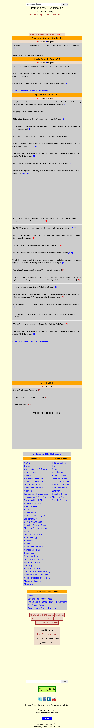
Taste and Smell (59, 478)
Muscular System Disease (36, 528)
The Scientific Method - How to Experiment (47, 602)
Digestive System (60, 494)
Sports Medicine (31, 556)
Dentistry (28, 565)
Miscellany (29, 584)
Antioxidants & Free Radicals (37, 497)
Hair (54, 466)
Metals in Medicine (32, 581)
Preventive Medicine (33, 488)
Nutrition (28, 491)
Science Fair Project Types (40, 599)
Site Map (41, 705)
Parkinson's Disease (33, 481)
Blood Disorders (31, 509)
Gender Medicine (32, 550)
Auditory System (59, 475)
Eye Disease (30, 512)
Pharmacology (30, 537)
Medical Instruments (33, 559)
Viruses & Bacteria (32, 503)
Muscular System (60, 497)
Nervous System (59, 488)
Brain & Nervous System (35, 516)
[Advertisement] (47, 24)
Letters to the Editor (61, 705)
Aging (26, 531)
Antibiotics (28, 540)
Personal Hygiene (32, 562)
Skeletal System (59, 500)
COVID (27, 463)
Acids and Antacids (32, 568)
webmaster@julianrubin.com (47, 713)
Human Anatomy (59, 463)
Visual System (58, 472)
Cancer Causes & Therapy (36, 469)
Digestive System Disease (36, 525)
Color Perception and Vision (37, 578)
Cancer (27, 466)
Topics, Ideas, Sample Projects (42, 608)
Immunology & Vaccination (36, 494)
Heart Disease (30, 506)
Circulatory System (60, 481)
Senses (55, 469)
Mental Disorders (32, 484)
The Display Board (36, 605)
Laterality (56, 491)
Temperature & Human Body (37, 572)
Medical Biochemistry (34, 534)
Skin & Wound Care (33, 522)
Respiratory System (61, 484)
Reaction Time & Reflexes (36, 575)
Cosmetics (29, 553)
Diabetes (28, 475)
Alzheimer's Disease (33, 478)
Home (30, 596)
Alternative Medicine (33, 547)
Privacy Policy (30, 705)
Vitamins (28, 544)
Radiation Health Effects (35, 500)
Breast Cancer (30, 472)
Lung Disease (30, 519)
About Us (49, 705)
